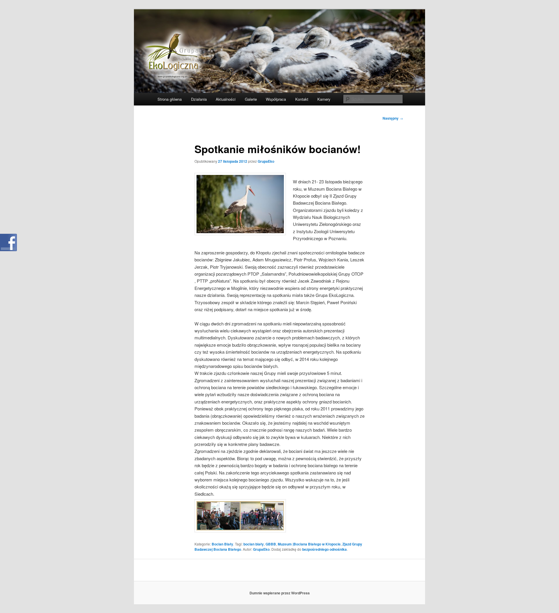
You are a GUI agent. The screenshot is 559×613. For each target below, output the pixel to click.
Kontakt (301, 99)
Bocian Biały (222, 544)
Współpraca (276, 99)
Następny (393, 118)
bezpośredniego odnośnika (324, 549)
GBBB (271, 544)
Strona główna (170, 99)
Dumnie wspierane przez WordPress (280, 593)
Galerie (251, 99)
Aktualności (226, 99)
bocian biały (253, 544)
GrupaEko (266, 161)
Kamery (323, 99)
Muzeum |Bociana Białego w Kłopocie (309, 544)
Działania (199, 99)
